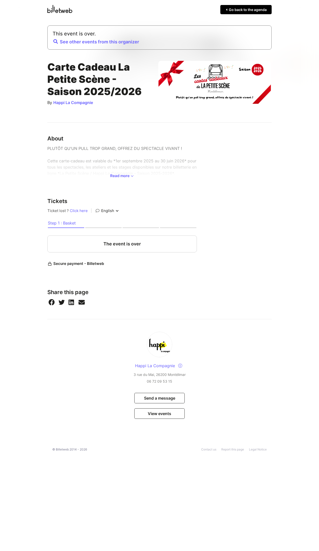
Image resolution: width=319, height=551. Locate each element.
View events (159, 413)
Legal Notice (258, 449)
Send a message (159, 398)
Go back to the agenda (247, 9)
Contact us (208, 449)
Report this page (232, 449)
